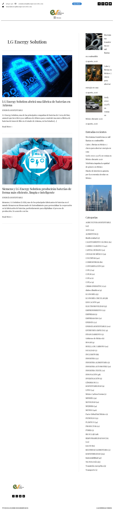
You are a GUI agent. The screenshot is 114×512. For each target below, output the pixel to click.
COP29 (88, 278)
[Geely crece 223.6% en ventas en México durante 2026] (94, 104)
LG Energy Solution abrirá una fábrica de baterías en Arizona (36, 103)
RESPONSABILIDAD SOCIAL (97, 438)
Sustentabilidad (92, 458)
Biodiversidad (91, 238)
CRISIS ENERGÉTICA (94, 286)
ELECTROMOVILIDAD (95, 306)
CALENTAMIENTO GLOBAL (97, 242)
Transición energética (94, 466)
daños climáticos (92, 290)
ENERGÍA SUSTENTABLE (12, 110)
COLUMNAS (91, 258)
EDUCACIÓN (91, 302)
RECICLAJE (90, 434)
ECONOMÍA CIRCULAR (95, 298)
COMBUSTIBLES (92, 262)
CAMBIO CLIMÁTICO (94, 246)
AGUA (88, 230)
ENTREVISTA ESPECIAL (95, 330)
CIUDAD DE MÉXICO (94, 254)
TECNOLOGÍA (91, 462)
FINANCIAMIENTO (93, 334)
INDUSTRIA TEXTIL (94, 370)
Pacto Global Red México (96, 414)
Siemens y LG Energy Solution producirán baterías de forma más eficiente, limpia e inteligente (36, 190)
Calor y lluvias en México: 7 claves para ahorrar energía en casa (98, 148)
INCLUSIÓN (91, 354)
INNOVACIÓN (91, 374)
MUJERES (89, 406)
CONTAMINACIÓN (93, 266)
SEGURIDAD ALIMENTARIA (97, 450)
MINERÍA (89, 398)
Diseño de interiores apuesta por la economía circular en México (97, 174)
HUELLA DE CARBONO (95, 346)
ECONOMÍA (90, 294)
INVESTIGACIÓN (93, 378)
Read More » (7, 126)
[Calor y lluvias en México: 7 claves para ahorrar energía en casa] (94, 72)
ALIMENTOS (91, 234)
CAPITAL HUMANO (93, 250)
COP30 (88, 282)
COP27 (88, 270)
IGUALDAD (90, 350)
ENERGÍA (89, 322)
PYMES (88, 430)
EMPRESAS (90, 314)
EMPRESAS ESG (92, 318)
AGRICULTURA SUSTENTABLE (98, 222)
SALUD (88, 446)
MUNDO (89, 410)
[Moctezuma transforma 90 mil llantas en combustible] (94, 41)
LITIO (88, 390)
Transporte (90, 470)
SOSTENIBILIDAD (93, 454)
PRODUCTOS (91, 426)
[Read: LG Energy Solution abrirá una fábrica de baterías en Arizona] (37, 76)
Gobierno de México (94, 338)
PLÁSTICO (90, 422)
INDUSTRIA (90, 358)
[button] (57, 17)
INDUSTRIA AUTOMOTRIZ (96, 366)
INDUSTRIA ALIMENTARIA (96, 362)
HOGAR (89, 342)
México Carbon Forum (95, 394)
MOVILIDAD (91, 402)
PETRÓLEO (90, 418)
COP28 (88, 274)
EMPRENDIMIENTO (94, 310)
